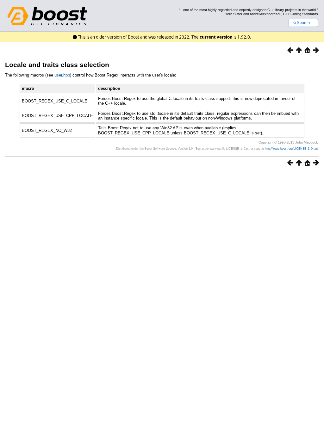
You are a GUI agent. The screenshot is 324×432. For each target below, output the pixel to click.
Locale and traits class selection (57, 64)
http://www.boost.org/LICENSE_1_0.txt (291, 148)
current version (216, 37)
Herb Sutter (233, 14)
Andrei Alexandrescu (265, 14)
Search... (305, 23)
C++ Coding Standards (300, 14)
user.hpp (62, 75)
